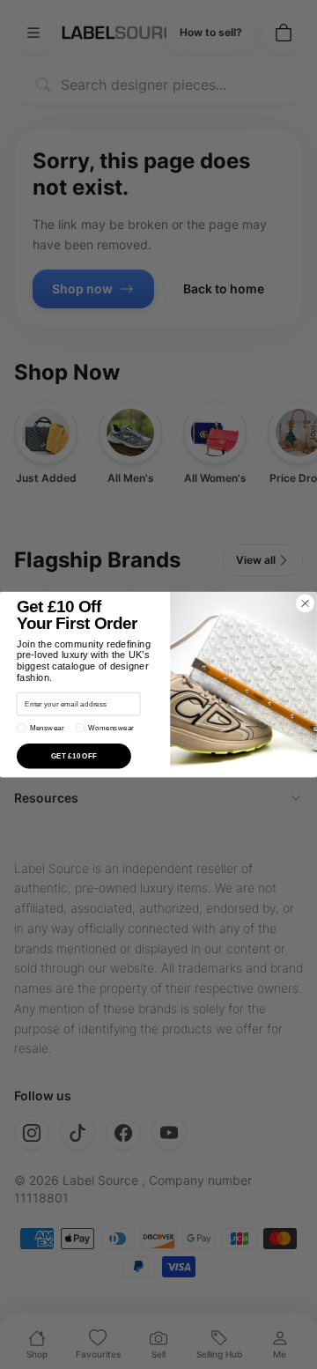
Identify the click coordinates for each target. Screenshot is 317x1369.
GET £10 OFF (74, 756)
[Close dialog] (305, 603)
